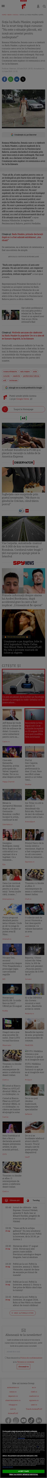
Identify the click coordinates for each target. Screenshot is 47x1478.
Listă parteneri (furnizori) (8, 1467)
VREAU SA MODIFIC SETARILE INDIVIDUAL (23, 1474)
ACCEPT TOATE (23, 1471)
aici (37, 1446)
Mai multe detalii (21, 1438)
